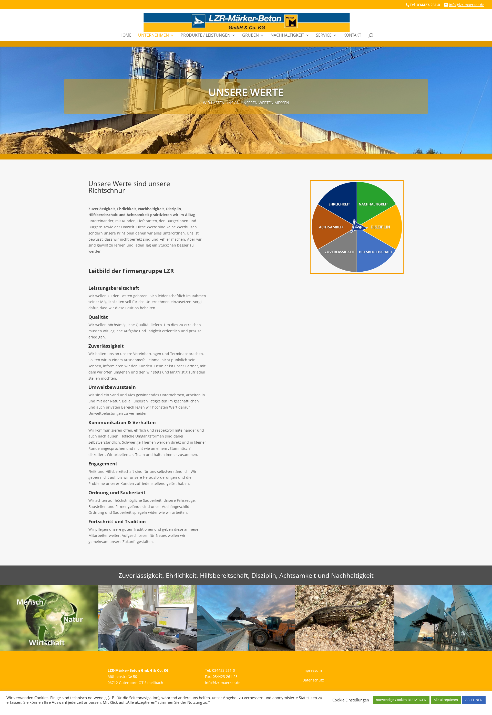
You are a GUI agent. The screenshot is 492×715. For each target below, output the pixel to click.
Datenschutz (313, 680)
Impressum (312, 670)
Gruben (250, 35)
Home (125, 35)
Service (324, 35)
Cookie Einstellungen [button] (350, 700)
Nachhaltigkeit (287, 35)
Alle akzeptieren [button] (446, 699)
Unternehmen (153, 35)
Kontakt (352, 35)
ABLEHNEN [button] (474, 699)
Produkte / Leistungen (205, 35)
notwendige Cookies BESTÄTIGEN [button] (401, 699)
